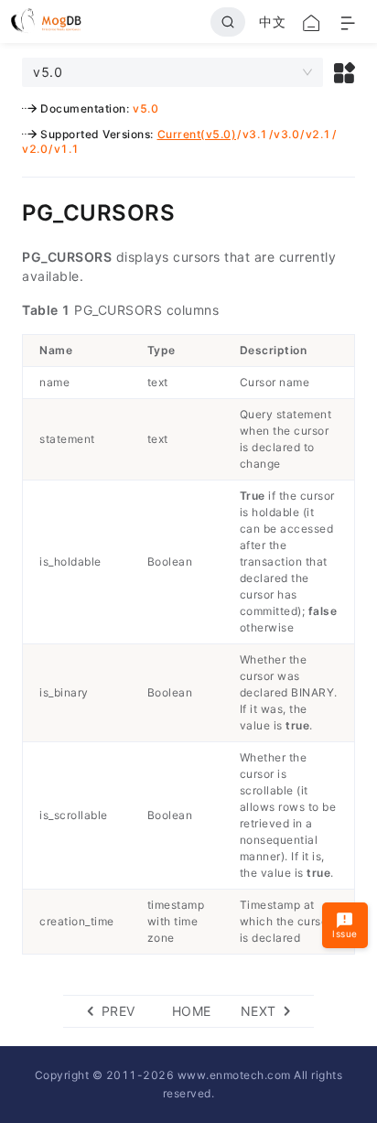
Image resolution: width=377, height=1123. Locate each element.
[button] (344, 72)
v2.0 (35, 149)
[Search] (227, 22)
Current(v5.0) (197, 134)
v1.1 (67, 149)
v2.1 (318, 134)
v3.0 (286, 134)
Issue (345, 933)
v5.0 (145, 108)
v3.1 (255, 134)
